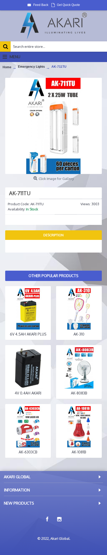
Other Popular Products (53, 275)
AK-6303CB (28, 452)
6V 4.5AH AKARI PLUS (28, 334)
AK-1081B (79, 452)
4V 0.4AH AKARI (28, 393)
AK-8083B (79, 393)
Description (53, 235)
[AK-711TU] (53, 126)
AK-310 (78, 334)
